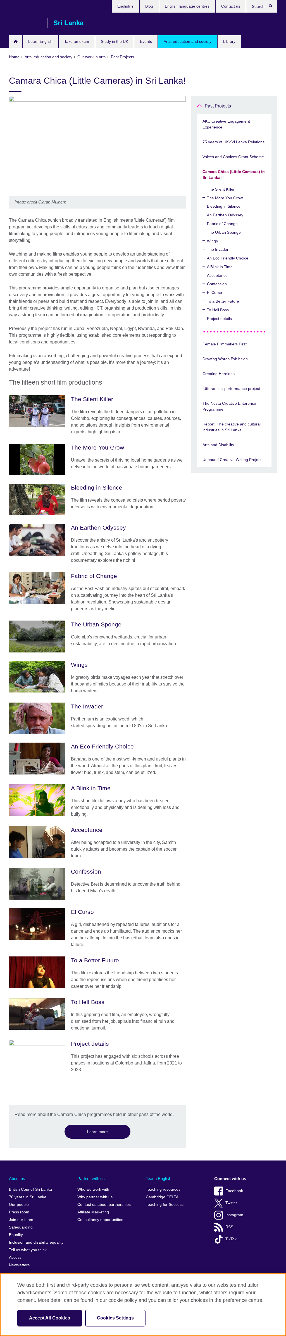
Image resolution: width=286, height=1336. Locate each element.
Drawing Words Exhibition (225, 359)
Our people (19, 1204)
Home (15, 41)
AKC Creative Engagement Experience (226, 124)
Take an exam (76, 41)
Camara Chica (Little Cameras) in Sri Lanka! (233, 174)
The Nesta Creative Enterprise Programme (229, 406)
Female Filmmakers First (224, 344)
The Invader (217, 249)
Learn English (40, 41)
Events (146, 41)
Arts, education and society (187, 41)
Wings (212, 241)
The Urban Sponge (224, 232)
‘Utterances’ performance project (231, 388)
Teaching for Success (164, 1204)
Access (15, 1257)
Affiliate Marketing (93, 1212)
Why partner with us (95, 1197)
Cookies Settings (115, 1318)
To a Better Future (223, 301)
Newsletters (19, 1265)
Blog (149, 6)
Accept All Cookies (49, 1318)
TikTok (231, 1239)
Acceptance (217, 275)
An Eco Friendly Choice (227, 258)
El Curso (214, 292)
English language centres (187, 6)
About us (17, 1178)
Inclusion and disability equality (36, 1242)
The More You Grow (225, 198)
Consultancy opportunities (100, 1220)
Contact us (230, 6)
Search (273, 7)
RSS (229, 1227)
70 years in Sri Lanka (27, 1197)
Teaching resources (163, 1189)
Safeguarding (21, 1227)
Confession (217, 284)
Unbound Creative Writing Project (231, 459)
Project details (219, 318)
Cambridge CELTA (162, 1197)
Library (229, 41)
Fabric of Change (222, 223)
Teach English (158, 1178)
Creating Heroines (218, 373)
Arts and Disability (218, 445)
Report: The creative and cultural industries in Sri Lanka (231, 427)
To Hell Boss (218, 310)
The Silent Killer (221, 189)
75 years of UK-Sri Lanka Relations (233, 142)
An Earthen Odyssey (225, 215)
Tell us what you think (28, 1250)
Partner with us (91, 1178)
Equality (16, 1235)
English (124, 6)
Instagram (234, 1215)
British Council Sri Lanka (25, 23)
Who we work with (93, 1189)
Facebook (234, 1191)
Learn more (97, 1131)
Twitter (231, 1203)
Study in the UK (114, 41)
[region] (143, 1304)
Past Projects (218, 106)
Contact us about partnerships (104, 1204)
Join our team (21, 1220)
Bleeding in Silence (223, 206)
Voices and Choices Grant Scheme (233, 157)
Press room (19, 1212)
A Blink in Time (220, 267)
